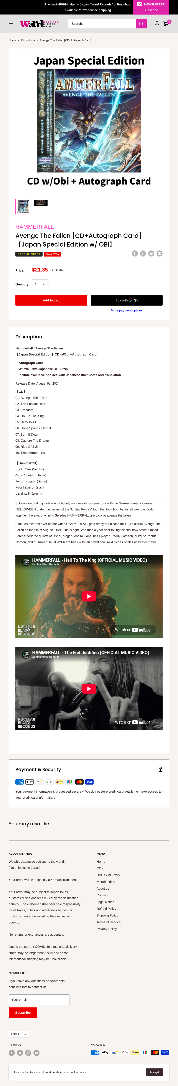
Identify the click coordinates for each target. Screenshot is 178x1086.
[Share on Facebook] (135, 253)
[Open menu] (11, 23)
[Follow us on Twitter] (20, 1053)
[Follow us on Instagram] (28, 1053)
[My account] (157, 23)
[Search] (141, 23)
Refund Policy (106, 908)
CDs (100, 868)
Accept (154, 1072)
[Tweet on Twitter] (151, 253)
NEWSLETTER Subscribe (154, 7)
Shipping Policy (107, 915)
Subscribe (23, 1012)
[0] (165, 23)
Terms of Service (109, 922)
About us (103, 888)
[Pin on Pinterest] (143, 253)
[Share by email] (160, 253)
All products (27, 40)
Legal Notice (105, 902)
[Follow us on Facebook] (12, 1053)
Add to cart (51, 300)
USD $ (15, 1034)
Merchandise (106, 882)
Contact (102, 895)
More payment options (127, 310)
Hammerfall (34, 227)
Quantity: (22, 284)
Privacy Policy (107, 929)
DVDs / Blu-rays (108, 875)
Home (12, 40)
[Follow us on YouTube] (36, 1053)
